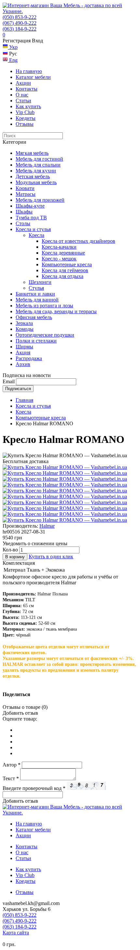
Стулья (36, 288)
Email (9, 381)
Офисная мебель (34, 317)
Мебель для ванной (37, 299)
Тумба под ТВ (31, 217)
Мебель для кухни (36, 170)
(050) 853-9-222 (19, 17)
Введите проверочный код (34, 788)
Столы (23, 223)
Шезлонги (40, 282)
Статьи (23, 100)
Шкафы (24, 211)
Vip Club (25, 112)
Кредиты (25, 118)
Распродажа (29, 358)
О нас (22, 94)
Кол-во (10, 549)
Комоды (25, 329)
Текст (11, 778)
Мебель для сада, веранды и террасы (56, 311)
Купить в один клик (51, 556)
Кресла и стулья (33, 229)
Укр (13, 47)
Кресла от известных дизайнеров (78, 241)
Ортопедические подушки (45, 335)
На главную (29, 71)
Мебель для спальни (38, 165)
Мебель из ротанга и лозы (44, 305)
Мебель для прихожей (40, 200)
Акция (23, 352)
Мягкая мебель (32, 153)
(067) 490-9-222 (19, 23)
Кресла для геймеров (65, 270)
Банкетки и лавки (35, 294)
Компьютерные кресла (67, 264)
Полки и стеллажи (36, 340)
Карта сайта (16, 932)
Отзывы (25, 124)
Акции (23, 83)
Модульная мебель (36, 182)
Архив (23, 364)
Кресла (36, 235)
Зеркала (24, 323)
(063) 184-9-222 (19, 29)
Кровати (25, 188)
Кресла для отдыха (62, 276)
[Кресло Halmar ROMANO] (65, 467)
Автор (12, 764)
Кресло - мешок (59, 258)
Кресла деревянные (63, 253)
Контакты (26, 89)
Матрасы (25, 194)
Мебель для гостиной (39, 159)
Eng (13, 60)
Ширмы (24, 346)
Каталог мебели (33, 77)
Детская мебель (33, 176)
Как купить (28, 106)
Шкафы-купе (30, 206)
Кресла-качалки (59, 247)
